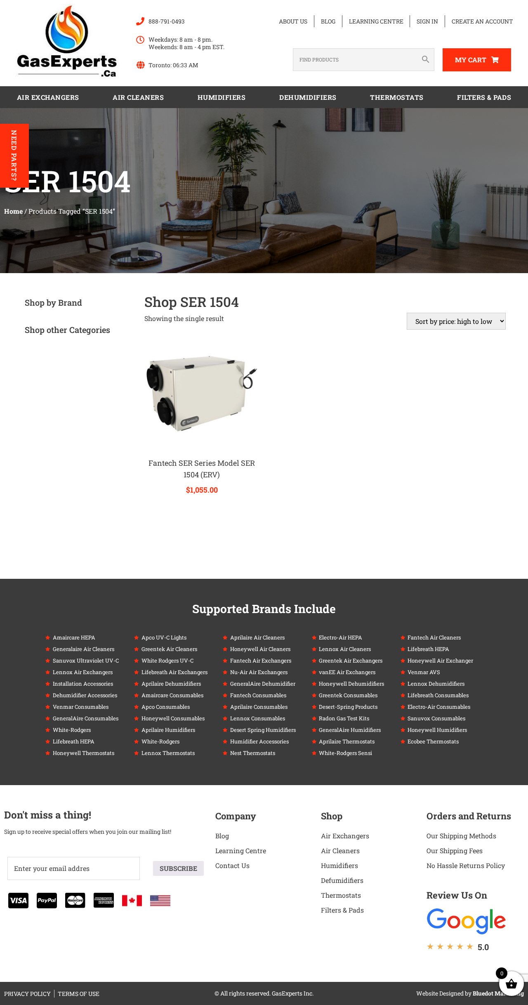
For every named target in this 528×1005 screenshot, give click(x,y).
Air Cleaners (138, 97)
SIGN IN (427, 21)
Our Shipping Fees (455, 850)
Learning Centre (376, 21)
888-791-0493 (166, 21)
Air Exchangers (48, 97)
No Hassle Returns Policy (466, 865)
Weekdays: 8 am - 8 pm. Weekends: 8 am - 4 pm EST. (186, 43)
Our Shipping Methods (461, 835)
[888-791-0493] (140, 21)
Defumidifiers (342, 880)
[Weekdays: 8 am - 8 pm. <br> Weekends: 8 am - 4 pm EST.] (140, 40)
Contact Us (232, 865)
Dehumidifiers (308, 97)
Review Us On (457, 895)
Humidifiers (222, 97)
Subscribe (178, 868)
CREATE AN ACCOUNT (482, 21)
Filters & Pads (484, 97)
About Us (293, 21)
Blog (328, 21)
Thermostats (397, 97)
